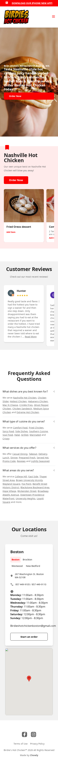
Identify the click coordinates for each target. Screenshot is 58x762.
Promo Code (9, 461)
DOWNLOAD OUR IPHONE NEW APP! (32, 3)
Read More (31, 336)
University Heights (25, 498)
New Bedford (33, 565)
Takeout (33, 453)
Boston (15, 559)
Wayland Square (11, 483)
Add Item (10, 232)
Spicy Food (8, 431)
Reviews (21, 461)
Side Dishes (21, 431)
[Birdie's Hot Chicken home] (16, 17)
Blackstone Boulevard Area (34, 487)
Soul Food (8, 434)
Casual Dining (20, 453)
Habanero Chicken (38, 401)
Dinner (14, 457)
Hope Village (9, 491)
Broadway (43, 491)
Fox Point (26, 483)
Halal (17, 434)
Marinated (35, 434)
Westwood (17, 565)
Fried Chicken (36, 427)
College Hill (21, 476)
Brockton (27, 559)
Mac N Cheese (10, 405)
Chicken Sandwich (22, 408)
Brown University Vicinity (29, 480)
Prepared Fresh (27, 457)
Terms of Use (21, 743)
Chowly (34, 755)
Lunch (6, 457)
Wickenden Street (26, 491)
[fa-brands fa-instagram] (33, 734)
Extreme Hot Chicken (28, 412)
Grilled (24, 434)
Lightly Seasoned (40, 461)
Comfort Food (20, 427)
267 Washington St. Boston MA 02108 (29, 576)
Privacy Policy (37, 743)
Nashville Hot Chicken (25, 397)
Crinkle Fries (26, 405)
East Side (33, 476)
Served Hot (42, 457)
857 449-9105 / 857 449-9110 (30, 584)
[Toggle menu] (53, 16)
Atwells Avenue (11, 494)
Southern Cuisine (38, 431)
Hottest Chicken (18, 401)
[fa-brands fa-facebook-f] (24, 734)
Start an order (29, 636)
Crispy (6, 438)
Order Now (16, 180)
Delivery (43, 453)
